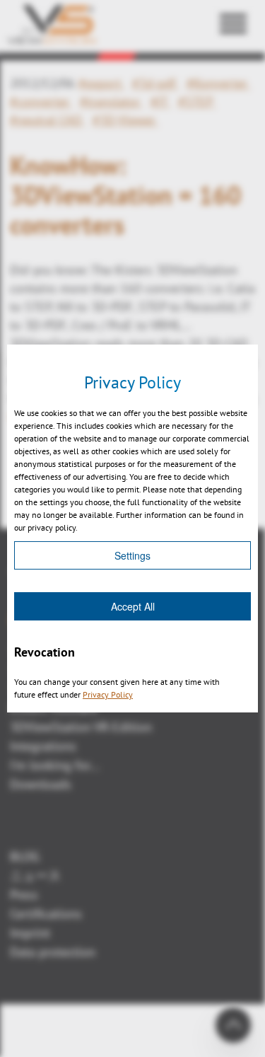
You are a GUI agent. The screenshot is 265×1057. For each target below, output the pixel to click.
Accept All (133, 606)
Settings (132, 555)
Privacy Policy (108, 694)
